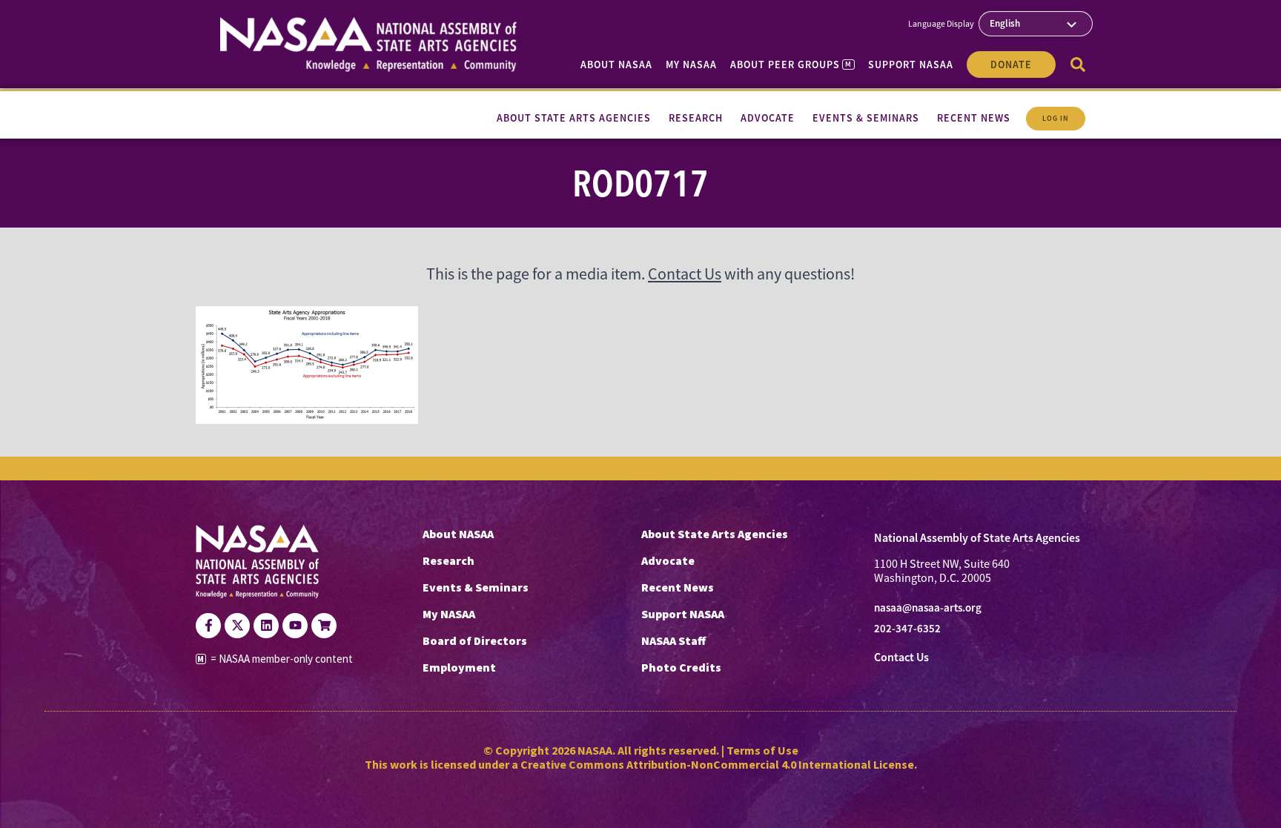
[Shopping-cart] (324, 625)
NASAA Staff (673, 640)
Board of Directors (475, 640)
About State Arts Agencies (714, 533)
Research (448, 560)
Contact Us (684, 274)
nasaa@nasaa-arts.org (928, 607)
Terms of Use (762, 750)
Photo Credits (681, 667)
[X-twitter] (237, 625)
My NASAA (691, 64)
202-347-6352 (907, 628)
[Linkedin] (266, 625)
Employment (459, 667)
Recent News (677, 587)
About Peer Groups (790, 64)
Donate (1011, 64)
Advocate (668, 560)
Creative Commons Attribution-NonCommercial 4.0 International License (717, 764)
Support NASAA (910, 64)
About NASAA (616, 64)
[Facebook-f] (208, 625)
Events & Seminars (476, 587)
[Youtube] (295, 625)
